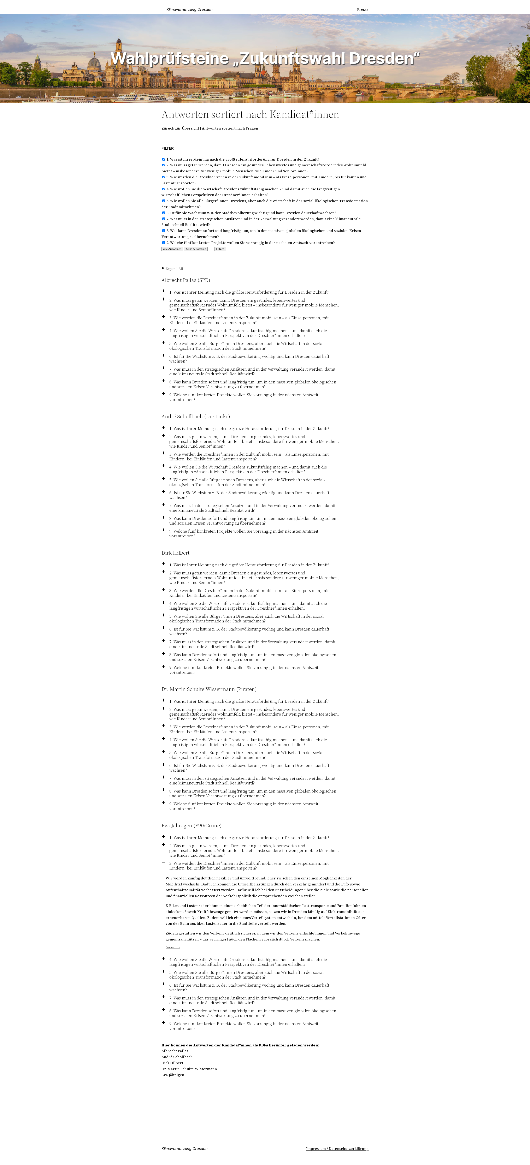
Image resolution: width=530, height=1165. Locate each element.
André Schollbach (177, 1056)
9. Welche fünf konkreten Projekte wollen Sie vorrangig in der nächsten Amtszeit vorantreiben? (250, 242)
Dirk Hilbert (172, 1062)
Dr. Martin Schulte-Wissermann (189, 1068)
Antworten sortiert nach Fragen (230, 128)
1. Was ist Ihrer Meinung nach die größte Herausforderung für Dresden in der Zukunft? (242, 159)
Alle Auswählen (172, 249)
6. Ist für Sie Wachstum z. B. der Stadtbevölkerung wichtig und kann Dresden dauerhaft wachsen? (251, 212)
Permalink (173, 947)
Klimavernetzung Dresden (189, 9)
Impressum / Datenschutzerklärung (337, 1148)
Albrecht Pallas (174, 1050)
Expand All (172, 268)
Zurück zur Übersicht (180, 128)
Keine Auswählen (196, 249)
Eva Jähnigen (172, 1074)
